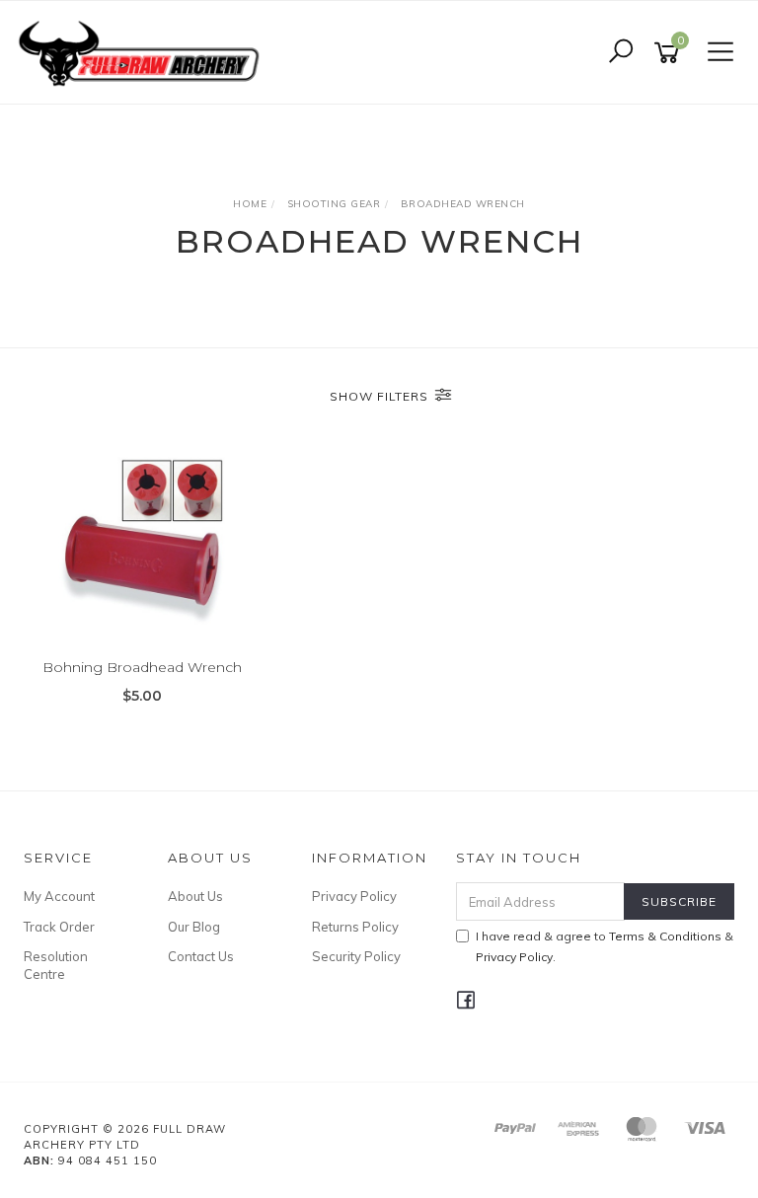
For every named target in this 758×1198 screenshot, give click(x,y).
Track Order (59, 927)
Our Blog (194, 927)
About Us (195, 896)
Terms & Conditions (665, 936)
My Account (59, 896)
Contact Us (201, 956)
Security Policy (356, 956)
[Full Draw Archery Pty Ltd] (143, 51)
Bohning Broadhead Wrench (142, 667)
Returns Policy (355, 927)
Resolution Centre (56, 965)
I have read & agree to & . (604, 946)
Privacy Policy (354, 896)
